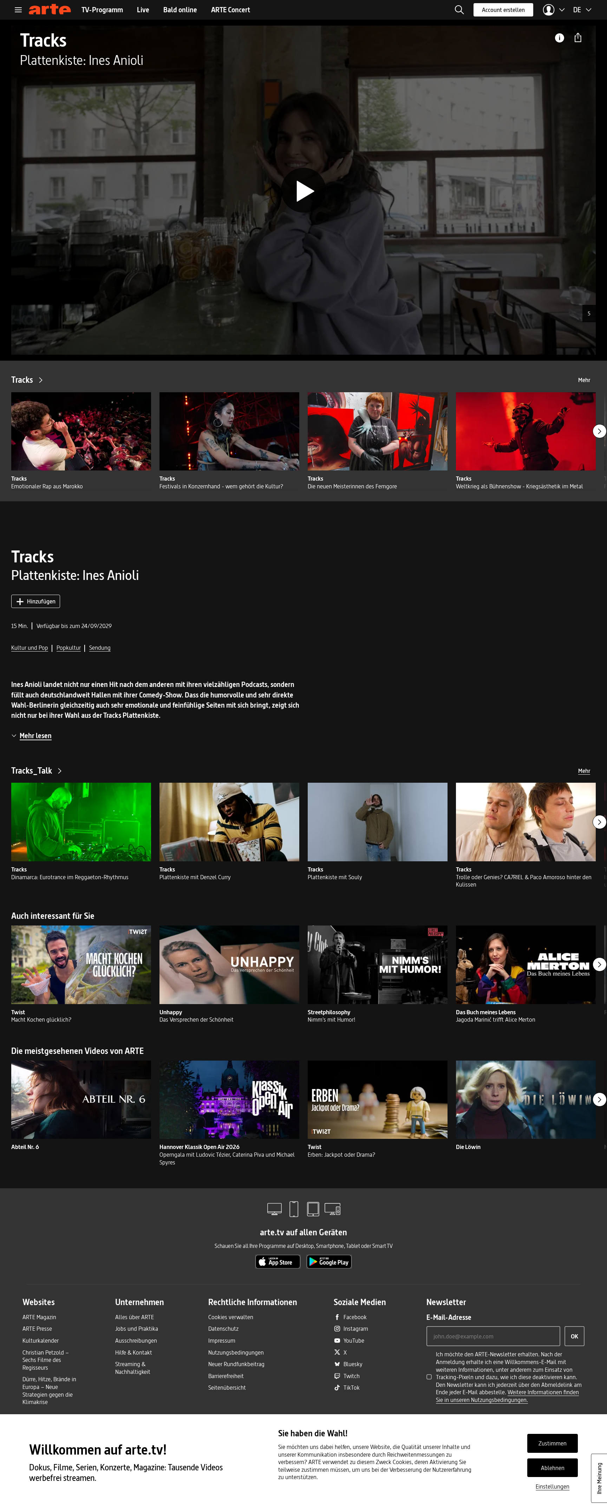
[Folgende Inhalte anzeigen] (600, 431)
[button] (459, 9)
